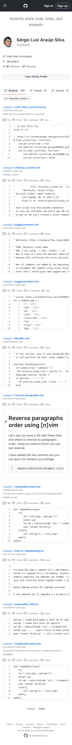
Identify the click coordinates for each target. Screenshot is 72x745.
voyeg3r (7, 107)
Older (42, 708)
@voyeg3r (13, 61)
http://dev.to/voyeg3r (19, 56)
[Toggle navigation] (5, 5)
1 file (8, 120)
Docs (62, 724)
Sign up (62, 6)
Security (30, 724)
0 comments (32, 120)
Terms (10, 724)
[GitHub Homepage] (26, 735)
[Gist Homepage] (25, 6)
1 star (46, 120)
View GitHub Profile (36, 76)
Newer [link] (31, 708)
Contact (26, 727)
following (29, 66)
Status (40, 724)
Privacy (19, 724)
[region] (36, 142)
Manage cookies (41, 727)
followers (13, 66)
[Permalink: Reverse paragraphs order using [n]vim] (6, 421)
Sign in (48, 6)
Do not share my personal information (36, 730)
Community (51, 724)
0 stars (46, 180)
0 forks (18, 120)
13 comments (33, 290)
